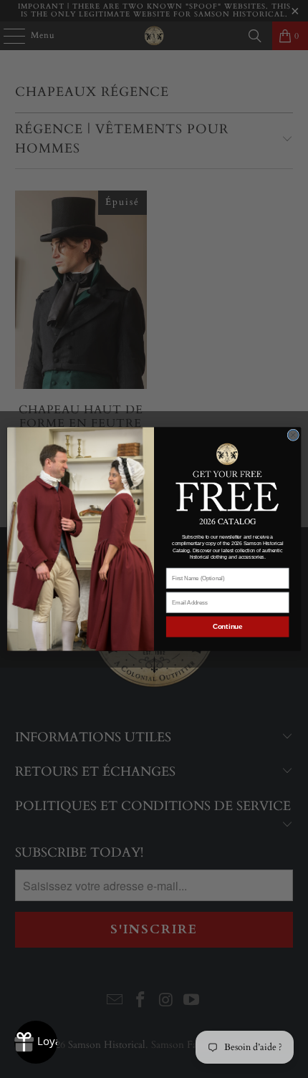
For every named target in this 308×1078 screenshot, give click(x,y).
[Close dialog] (293, 435)
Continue (228, 627)
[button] (227, 476)
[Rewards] (35, 1042)
